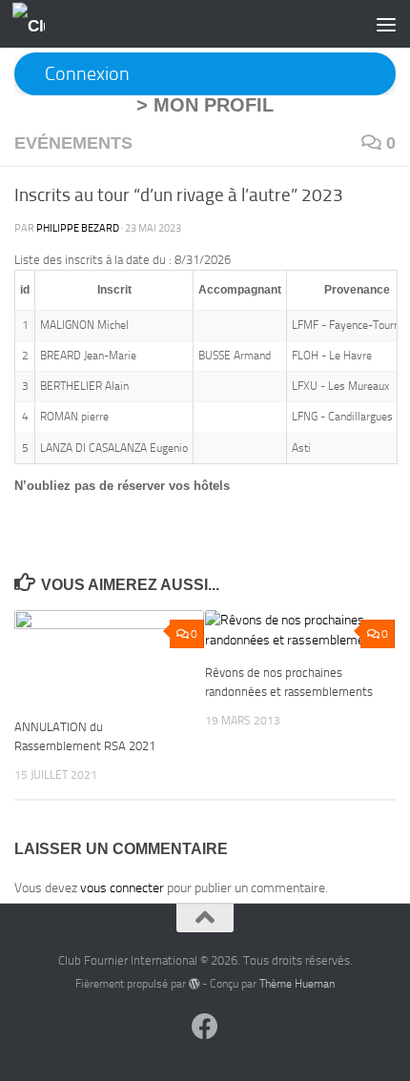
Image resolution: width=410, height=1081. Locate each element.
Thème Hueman (297, 983)
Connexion (87, 74)
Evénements (73, 143)
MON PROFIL (214, 104)
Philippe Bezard (77, 228)
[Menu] (386, 24)
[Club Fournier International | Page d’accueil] (33, 24)
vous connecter (122, 888)
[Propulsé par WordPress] (194, 983)
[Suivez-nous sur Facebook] (205, 1026)
